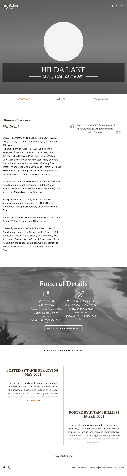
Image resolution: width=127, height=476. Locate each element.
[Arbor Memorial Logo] (10, 6)
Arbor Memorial (82, 468)
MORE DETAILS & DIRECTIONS (63, 328)
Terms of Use (93, 468)
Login (73, 468)
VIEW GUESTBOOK (63, 456)
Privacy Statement (105, 468)
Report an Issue (119, 468)
